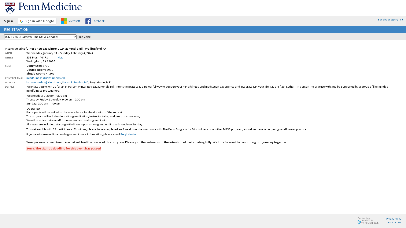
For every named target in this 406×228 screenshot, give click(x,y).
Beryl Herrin (128, 134)
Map (60, 57)
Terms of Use (393, 222)
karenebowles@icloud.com (43, 82)
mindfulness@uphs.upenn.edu (46, 78)
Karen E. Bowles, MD (75, 82)
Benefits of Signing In (389, 19)
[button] (71, 21)
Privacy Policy (393, 218)
